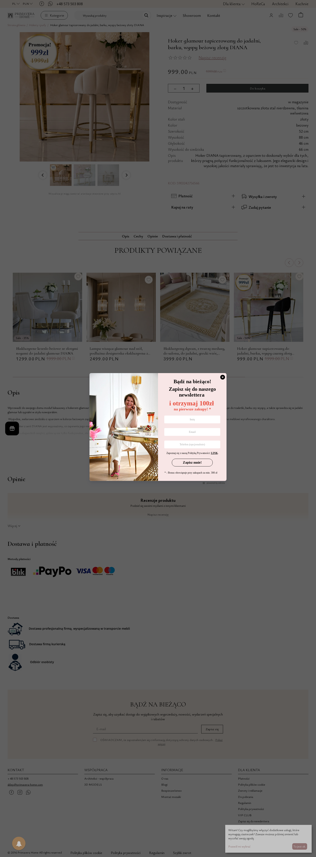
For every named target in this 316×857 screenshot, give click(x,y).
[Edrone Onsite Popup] (158, 428)
